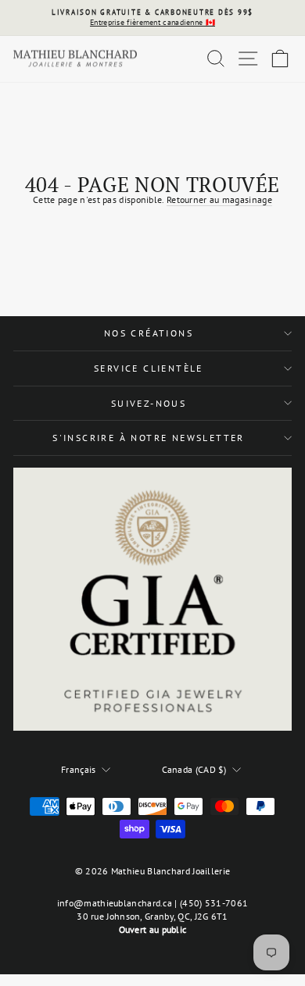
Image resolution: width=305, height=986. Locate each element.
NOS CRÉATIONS (148, 333)
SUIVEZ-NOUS (148, 403)
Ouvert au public (153, 929)
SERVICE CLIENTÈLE (148, 368)
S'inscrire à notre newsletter (148, 437)
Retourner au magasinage (219, 199)
